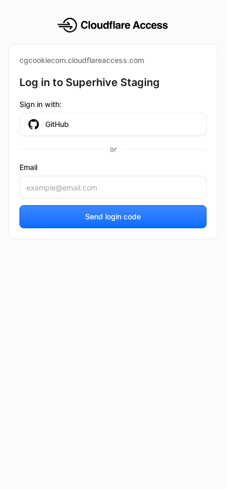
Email (28, 167)
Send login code (113, 216)
